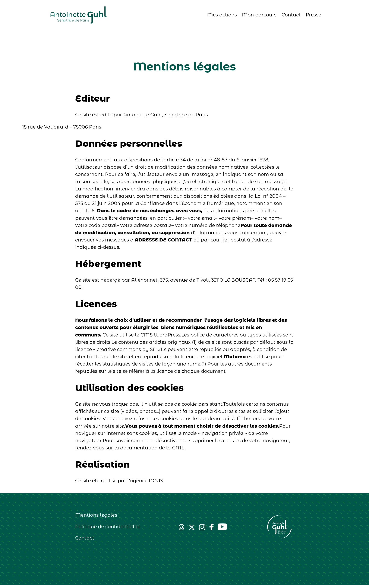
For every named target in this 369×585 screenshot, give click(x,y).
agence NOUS (146, 481)
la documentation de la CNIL (149, 448)
